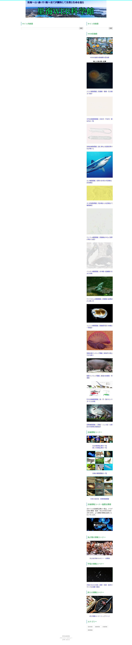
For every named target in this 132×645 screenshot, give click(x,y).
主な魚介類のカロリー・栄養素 (100, 558)
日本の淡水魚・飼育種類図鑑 (99, 499)
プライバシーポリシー (66, 638)
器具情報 (90, 626)
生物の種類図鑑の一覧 (99, 473)
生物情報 (105, 626)
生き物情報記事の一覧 (99, 446)
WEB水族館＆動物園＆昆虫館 (99, 57)
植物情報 (97, 626)
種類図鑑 (90, 630)
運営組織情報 (66, 636)
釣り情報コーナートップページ (100, 616)
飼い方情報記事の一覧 (99, 448)
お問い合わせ (66, 639)
